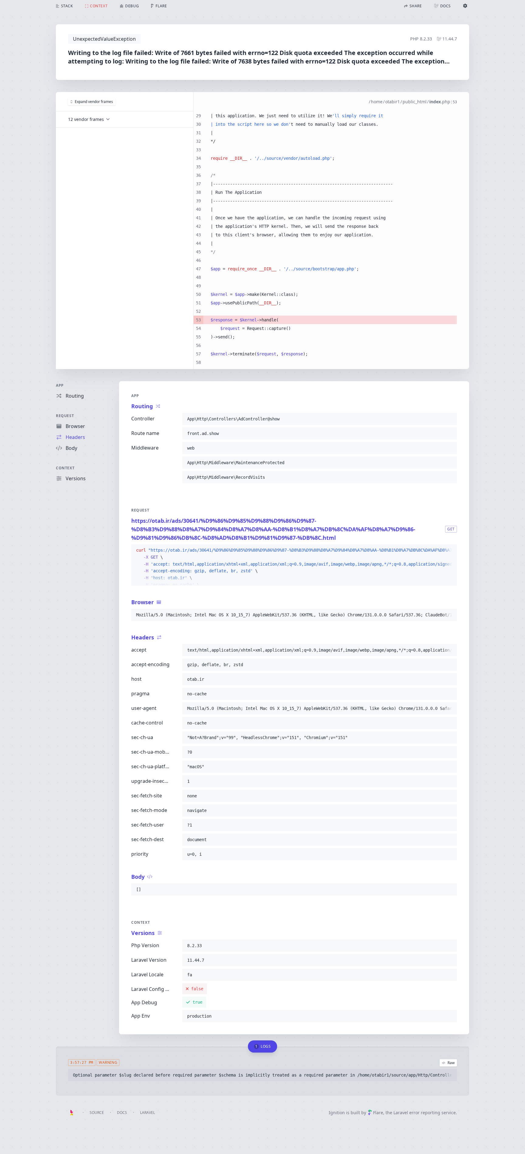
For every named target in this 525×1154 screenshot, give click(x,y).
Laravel (147, 1112)
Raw (451, 1062)
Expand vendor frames (94, 101)
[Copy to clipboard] (449, 419)
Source (97, 1112)
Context (65, 468)
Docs (122, 1112)
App (60, 385)
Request (65, 415)
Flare (378, 1112)
